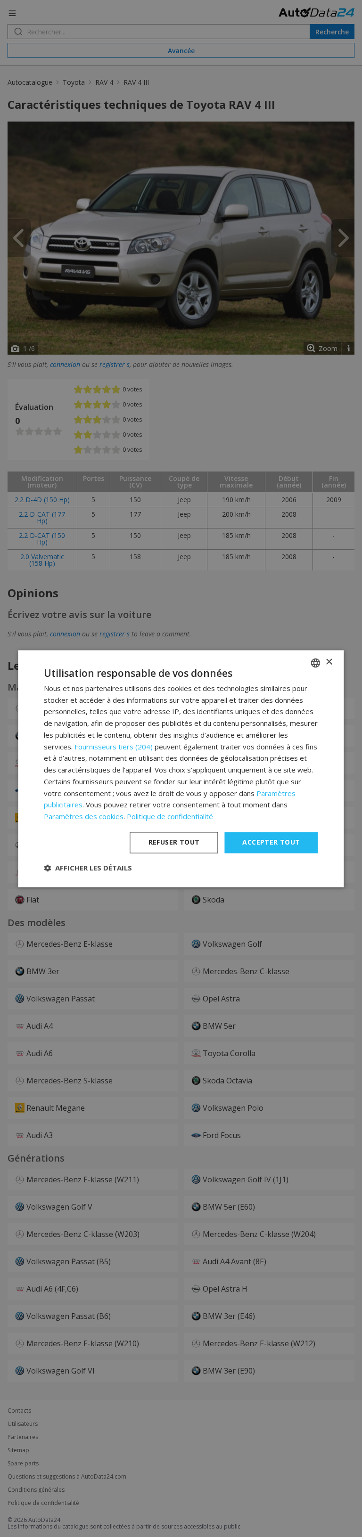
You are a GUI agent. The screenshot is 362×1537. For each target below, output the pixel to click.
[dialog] (181, 768)
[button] (88, 867)
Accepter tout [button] (271, 842)
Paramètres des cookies (83, 816)
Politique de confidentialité (170, 816)
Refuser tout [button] (174, 842)
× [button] (328, 662)
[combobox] (316, 662)
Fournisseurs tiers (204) (113, 746)
